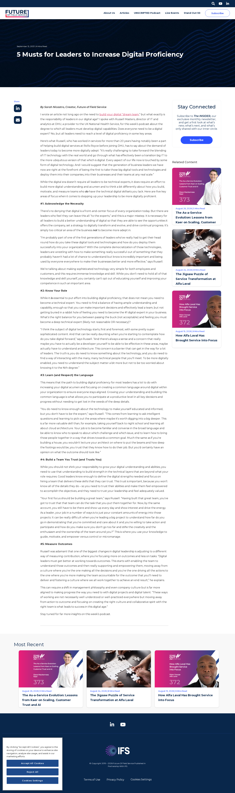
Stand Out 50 (192, 13)
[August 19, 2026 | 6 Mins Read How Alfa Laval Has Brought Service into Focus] (186, 709)
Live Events (172, 13)
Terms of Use (92, 779)
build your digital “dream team (119, 114)
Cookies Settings (141, 779)
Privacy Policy (115, 779)
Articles (124, 13)
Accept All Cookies (32, 763)
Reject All (32, 772)
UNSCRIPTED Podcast (147, 13)
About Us (109, 13)
